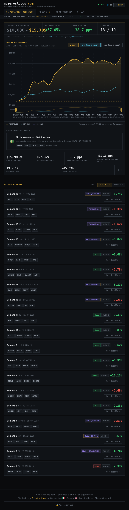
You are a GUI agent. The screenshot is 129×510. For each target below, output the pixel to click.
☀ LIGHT (119, 5)
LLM (80, 12)
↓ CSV (92, 185)
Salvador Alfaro (39, 498)
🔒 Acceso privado (64, 505)
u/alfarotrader (76, 37)
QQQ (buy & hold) (112, 45)
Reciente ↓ (105, 185)
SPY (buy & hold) (90, 45)
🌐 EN (109, 5)
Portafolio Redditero (20, 12)
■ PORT (73, 45)
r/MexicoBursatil (56, 37)
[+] (120, 170)
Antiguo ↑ (118, 185)
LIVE (44, 12)
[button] (64, 196)
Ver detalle (113, 200)
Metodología (64, 12)
